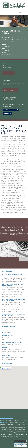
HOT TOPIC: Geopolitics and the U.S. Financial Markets (13, 299)
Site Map (2, 441)
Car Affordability (7, 335)
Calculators (6, 333)
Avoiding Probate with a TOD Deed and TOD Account (13, 314)
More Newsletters (8, 326)
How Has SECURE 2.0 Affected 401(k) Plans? (12, 275)
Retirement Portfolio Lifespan (12, 342)
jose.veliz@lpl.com (8, 54)
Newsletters (7, 272)
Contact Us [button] (8, 73)
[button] (21, 12)
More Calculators (8, 363)
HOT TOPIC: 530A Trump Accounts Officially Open (13, 285)
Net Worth (5, 347)
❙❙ (16, 24)
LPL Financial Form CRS (6, 418)
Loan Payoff (6, 355)
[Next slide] (26, 23)
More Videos (14, 238)
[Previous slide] (2, 23)
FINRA (2, 422)
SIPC (6, 422)
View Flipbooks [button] (9, 90)
